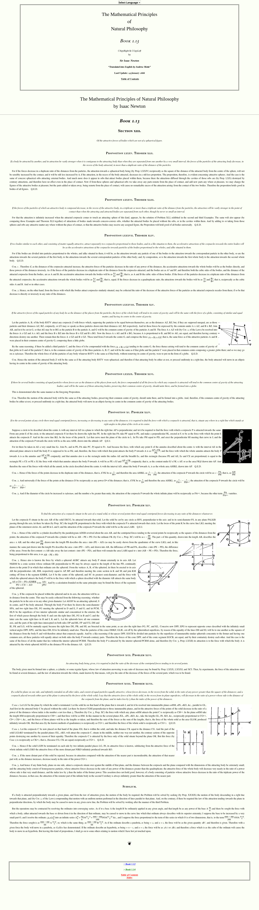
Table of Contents (130, 79)
